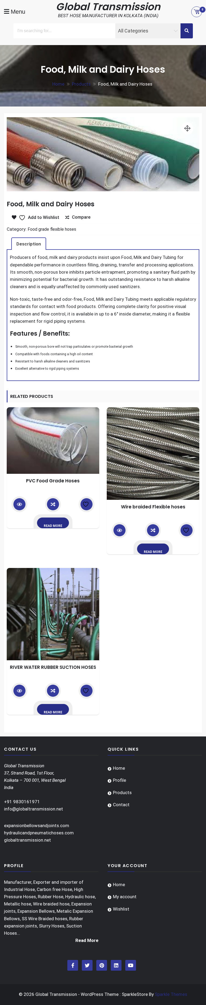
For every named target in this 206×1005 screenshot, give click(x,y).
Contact (121, 804)
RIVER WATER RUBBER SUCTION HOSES (53, 667)
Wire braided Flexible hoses (153, 507)
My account (125, 896)
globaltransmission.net (27, 840)
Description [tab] (28, 244)
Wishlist (121, 909)
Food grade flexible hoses (52, 229)
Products (122, 792)
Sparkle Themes (171, 994)
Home (119, 768)
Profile (119, 780)
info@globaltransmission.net (33, 809)
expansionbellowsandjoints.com (36, 825)
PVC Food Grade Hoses (53, 481)
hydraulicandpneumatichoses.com (39, 832)
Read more (53, 526)
